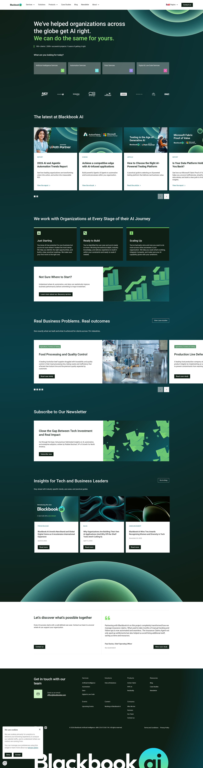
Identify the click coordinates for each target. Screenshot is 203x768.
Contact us (187, 5)
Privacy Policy (164, 727)
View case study (161, 647)
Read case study (47, 376)
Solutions (41, 5)
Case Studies (66, 5)
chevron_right (166, 196)
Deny (8, 755)
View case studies (160, 320)
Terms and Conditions (151, 727)
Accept (18, 755)
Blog (76, 5)
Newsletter (85, 5)
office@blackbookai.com (56, 695)
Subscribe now (46, 454)
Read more (43, 547)
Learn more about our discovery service (56, 294)
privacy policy (33, 748)
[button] (30, 5)
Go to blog (163, 480)
